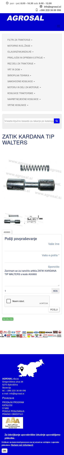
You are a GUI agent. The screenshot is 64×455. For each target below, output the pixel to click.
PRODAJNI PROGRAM (13, 402)
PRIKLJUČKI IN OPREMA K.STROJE (25, 57)
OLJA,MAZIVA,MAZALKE (19, 51)
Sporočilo (53, 266)
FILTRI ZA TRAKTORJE (19, 39)
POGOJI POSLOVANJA (13, 411)
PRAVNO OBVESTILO (12, 414)
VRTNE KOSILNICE (17, 105)
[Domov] (33, 18)
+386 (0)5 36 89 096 (50, 10)
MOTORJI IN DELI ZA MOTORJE (23, 87)
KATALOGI (7, 405)
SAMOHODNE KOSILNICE (20, 81)
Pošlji (54, 309)
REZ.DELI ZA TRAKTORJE (20, 63)
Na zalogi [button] (8, 319)
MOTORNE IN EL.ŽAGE (19, 45)
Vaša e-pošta (50, 255)
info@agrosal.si (52, 6)
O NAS (5, 408)
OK (4, 451)
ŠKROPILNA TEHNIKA (18, 75)
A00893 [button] (7, 232)
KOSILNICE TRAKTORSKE (20, 93)
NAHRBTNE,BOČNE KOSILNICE (23, 99)
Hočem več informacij (22, 444)
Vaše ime (53, 243)
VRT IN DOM (14, 69)
